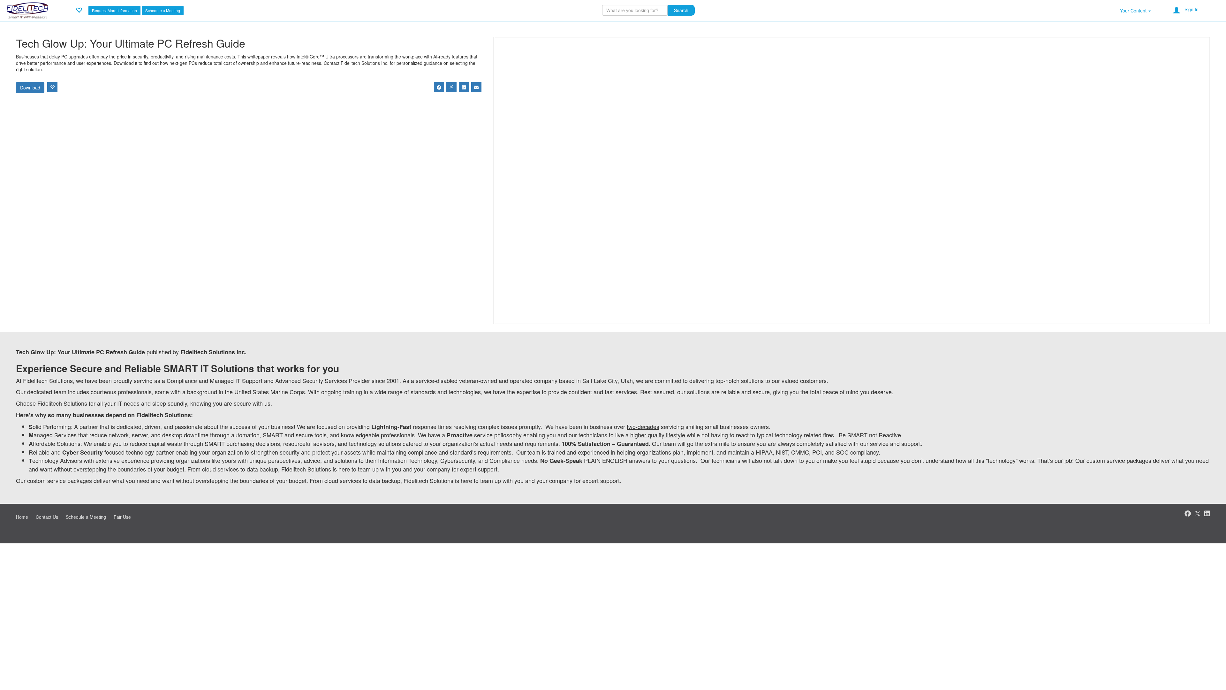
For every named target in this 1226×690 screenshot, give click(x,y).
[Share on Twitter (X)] (451, 87)
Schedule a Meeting (162, 10)
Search (681, 10)
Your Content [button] (1134, 10)
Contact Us (47, 517)
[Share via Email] (476, 87)
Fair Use (122, 517)
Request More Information (114, 10)
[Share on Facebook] (439, 87)
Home (22, 517)
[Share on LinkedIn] (464, 87)
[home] (27, 9)
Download (30, 87)
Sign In (1191, 9)
